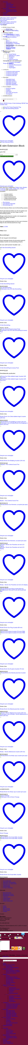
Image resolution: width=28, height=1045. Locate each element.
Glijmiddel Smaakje (11, 83)
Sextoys (5, 39)
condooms (6, 69)
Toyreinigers (12, 67)
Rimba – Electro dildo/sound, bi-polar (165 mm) (12, 751)
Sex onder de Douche (12, 92)
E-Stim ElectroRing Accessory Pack (9, 368)
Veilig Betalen (6, 886)
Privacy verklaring (7, 887)
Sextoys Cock (9, 46)
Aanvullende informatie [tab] (9, 203)
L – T (7, 61)
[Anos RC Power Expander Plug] (12, 107)
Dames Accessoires (11, 37)
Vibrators (8, 49)
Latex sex (8, 3)
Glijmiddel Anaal (10, 79)
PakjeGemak (6, 885)
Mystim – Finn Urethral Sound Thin (9, 500)
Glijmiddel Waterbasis (12, 84)
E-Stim (10, 188)
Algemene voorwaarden (9, 882)
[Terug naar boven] (0, 958)
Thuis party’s (9, 6)
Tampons (11, 66)
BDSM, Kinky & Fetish (9, 27)
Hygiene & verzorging (8, 51)
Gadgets (8, 90)
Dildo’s (8, 975)
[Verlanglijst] (0, 111)
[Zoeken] (3, 31)
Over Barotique (6, 15)
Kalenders (8, 91)
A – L (7, 986)
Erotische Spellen (10, 88)
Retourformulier (7, 892)
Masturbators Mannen (11, 42)
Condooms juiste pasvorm (13, 71)
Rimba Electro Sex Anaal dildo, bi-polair (10, 874)
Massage (11, 63)
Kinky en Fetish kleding (12, 30)
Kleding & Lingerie (8, 32)
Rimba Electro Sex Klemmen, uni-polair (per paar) (13, 540)
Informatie (5, 1)
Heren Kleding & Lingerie (12, 34)
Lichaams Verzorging (14, 62)
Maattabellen (6, 8)
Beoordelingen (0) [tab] (8, 205)
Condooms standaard (11, 74)
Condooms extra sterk (12, 72)
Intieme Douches (13, 59)
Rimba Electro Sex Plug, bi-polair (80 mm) (11, 627)
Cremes (11, 58)
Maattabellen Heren (11, 10)
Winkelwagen (6, 910)
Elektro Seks (4, 104)
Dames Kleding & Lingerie (13, 35)
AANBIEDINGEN (7, 95)
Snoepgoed (9, 94)
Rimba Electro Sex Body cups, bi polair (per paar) (13, 791)
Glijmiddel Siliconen (11, 82)
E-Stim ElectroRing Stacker (7, 283)
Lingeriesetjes (9, 4)
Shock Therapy (4, 833)
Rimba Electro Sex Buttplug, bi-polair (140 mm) (12, 460)
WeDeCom (5, 956)
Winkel (5, 907)
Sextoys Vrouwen (10, 47)
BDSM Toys (9, 29)
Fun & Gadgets (7, 86)
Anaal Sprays (12, 54)
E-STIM (6, 226)
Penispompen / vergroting (13, 43)
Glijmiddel (5, 77)
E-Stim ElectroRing (5, 325)
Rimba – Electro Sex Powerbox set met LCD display (14, 584)
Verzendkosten (7, 881)
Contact (5, 14)
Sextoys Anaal (10, 45)
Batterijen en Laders (14, 55)
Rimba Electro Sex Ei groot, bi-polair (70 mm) (12, 669)
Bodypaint (11, 56)
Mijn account (6, 908)
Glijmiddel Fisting (10, 80)
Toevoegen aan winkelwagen (7, 156)
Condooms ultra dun (11, 75)
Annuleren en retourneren (10, 883)
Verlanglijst (5, 12)
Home (4, 25)
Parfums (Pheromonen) (15, 65)
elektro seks (16, 188)
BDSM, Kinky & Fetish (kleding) (12, 103)
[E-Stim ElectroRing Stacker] (11, 108)
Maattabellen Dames (11, 11)
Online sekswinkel (11, 7)
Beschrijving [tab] (6, 202)
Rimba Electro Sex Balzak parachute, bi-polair (12, 709)
